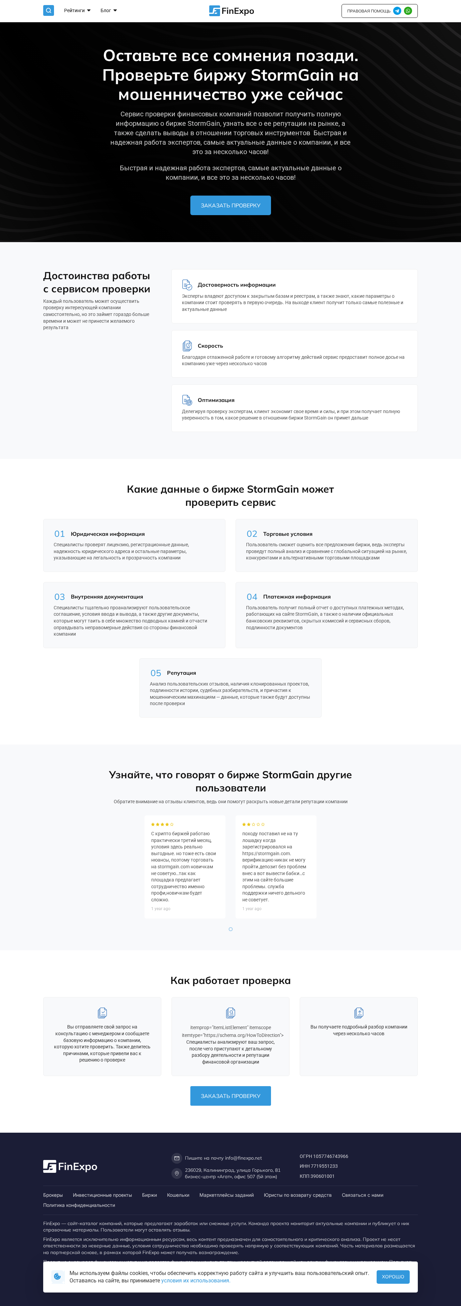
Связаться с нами (362, 1195)
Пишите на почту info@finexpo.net (223, 1158)
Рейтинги (75, 10)
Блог (106, 10)
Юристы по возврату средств (298, 1195)
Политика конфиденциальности (79, 1205)
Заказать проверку (231, 205)
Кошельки (178, 1195)
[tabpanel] (185, 867)
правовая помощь (368, 10)
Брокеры (53, 1195)
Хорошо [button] (393, 1277)
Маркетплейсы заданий (226, 1195)
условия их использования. (196, 1280)
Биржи (149, 1195)
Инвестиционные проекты (102, 1195)
